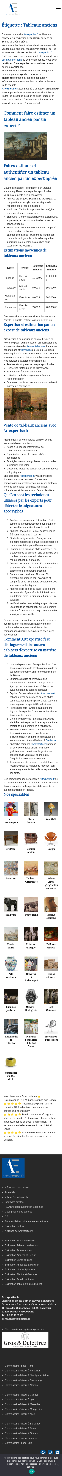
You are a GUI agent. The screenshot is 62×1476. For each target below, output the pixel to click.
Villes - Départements (16, 1197)
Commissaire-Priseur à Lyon (20, 1399)
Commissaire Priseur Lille (18, 1443)
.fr (10, 88)
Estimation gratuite (15, 1226)
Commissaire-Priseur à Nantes (21, 1385)
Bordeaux (50, 740)
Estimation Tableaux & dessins (21, 1245)
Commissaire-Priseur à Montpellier (23, 1409)
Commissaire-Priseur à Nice (20, 1414)
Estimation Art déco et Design (20, 1255)
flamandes (26, 350)
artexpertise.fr (45, 52)
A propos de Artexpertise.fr (19, 1231)
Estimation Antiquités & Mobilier (22, 1264)
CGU (7, 1216)
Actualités (10, 1192)
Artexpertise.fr (30, 34)
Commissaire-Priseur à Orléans (21, 1433)
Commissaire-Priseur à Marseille (22, 1404)
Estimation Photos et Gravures (21, 1274)
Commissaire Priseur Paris (19, 1366)
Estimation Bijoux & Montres (20, 1240)
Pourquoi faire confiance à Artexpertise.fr (26, 1221)
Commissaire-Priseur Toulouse (21, 1438)
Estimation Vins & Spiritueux (20, 1269)
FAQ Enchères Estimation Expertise (24, 1207)
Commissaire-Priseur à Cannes (22, 1394)
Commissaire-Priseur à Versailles (22, 1370)
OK (31, 1471)
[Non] (58, 1465)
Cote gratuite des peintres (18, 1211)
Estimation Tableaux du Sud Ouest (23, 1284)
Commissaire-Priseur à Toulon (21, 1428)
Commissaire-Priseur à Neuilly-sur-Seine (27, 1375)
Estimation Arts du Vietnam (19, 1279)
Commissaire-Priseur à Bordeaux (22, 1423)
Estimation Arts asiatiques (18, 1250)
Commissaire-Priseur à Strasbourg (23, 1380)
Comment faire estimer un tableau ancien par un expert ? (29, 119)
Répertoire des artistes (17, 1187)
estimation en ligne (12, 59)
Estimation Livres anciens (18, 1260)
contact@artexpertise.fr (16, 1318)
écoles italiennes (36, 346)
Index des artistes (14, 1202)
